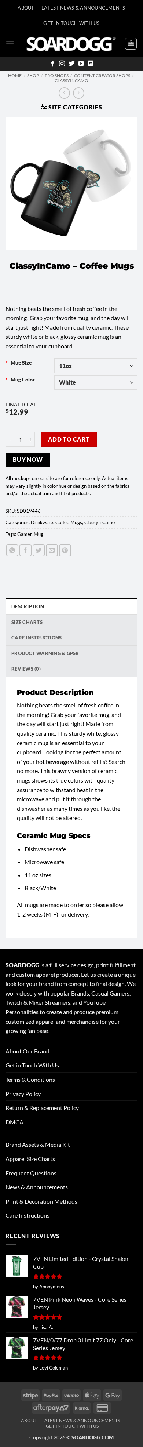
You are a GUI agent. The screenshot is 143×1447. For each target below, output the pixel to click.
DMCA (14, 1121)
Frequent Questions (31, 1172)
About (26, 8)
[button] (10, 43)
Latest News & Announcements (83, 8)
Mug (38, 534)
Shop (33, 75)
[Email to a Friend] (52, 550)
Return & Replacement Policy (42, 1107)
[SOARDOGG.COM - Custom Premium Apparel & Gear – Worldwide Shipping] (71, 43)
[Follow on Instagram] (62, 64)
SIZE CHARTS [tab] (27, 622)
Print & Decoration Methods (41, 1201)
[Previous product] (78, 93)
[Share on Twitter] (39, 550)
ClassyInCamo (71, 80)
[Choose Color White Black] (96, 382)
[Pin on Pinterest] (65, 550)
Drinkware (42, 522)
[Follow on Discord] (91, 64)
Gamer (24, 534)
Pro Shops (57, 75)
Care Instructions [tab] (36, 638)
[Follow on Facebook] (52, 64)
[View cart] (131, 44)
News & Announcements (37, 1186)
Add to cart (69, 439)
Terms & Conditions (30, 1079)
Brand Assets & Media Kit (38, 1144)
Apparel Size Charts (30, 1158)
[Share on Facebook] (25, 550)
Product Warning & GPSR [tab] (45, 653)
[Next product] (64, 93)
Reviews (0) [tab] (26, 669)
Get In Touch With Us (71, 23)
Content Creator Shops (102, 75)
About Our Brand (28, 1051)
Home (15, 75)
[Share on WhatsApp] (12, 550)
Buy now (28, 459)
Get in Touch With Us (32, 1065)
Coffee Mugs (68, 522)
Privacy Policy (23, 1093)
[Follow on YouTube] (81, 64)
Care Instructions (28, 1215)
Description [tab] (27, 606)
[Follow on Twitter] (71, 64)
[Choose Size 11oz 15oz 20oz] (96, 365)
